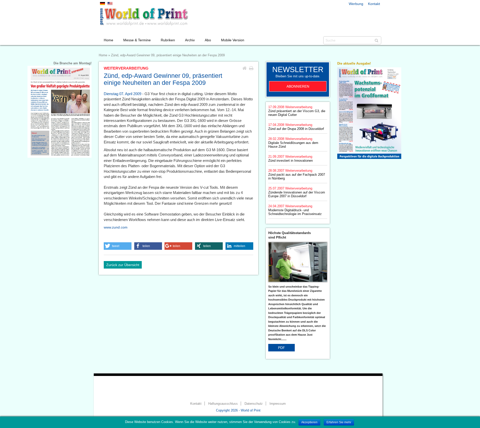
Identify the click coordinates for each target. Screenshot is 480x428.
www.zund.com (116, 227)
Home (108, 40)
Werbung (356, 4)
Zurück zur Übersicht (122, 265)
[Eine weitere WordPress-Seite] (144, 16)
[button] (118, 246)
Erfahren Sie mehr (338, 422)
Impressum (278, 403)
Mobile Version (232, 40)
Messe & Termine (137, 40)
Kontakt (374, 4)
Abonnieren (297, 86)
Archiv (190, 40)
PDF (281, 348)
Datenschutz (253, 403)
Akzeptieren (309, 422)
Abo (208, 40)
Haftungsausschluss (223, 403)
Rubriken (168, 40)
